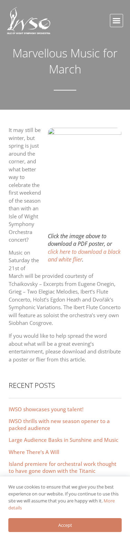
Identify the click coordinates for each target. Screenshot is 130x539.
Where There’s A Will (34, 451)
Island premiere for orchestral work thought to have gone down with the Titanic (62, 467)
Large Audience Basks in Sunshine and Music (63, 439)
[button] (116, 20)
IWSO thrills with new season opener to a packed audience (59, 424)
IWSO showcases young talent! (46, 409)
